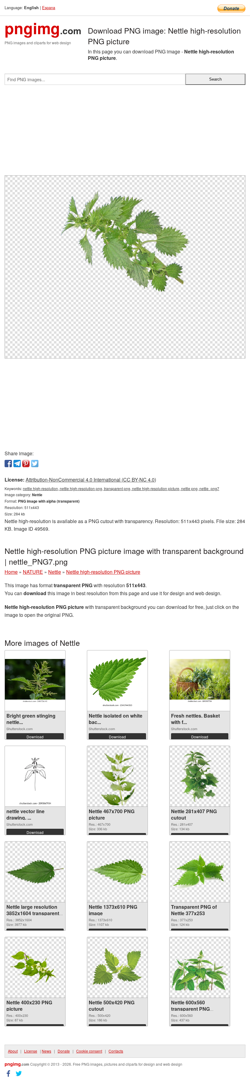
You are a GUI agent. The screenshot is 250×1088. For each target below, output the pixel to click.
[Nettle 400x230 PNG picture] (35, 967)
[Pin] (26, 463)
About (13, 1050)
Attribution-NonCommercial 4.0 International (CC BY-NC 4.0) (91, 479)
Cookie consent (89, 1050)
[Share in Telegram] (17, 463)
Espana (48, 7)
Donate (64, 1050)
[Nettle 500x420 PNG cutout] (117, 967)
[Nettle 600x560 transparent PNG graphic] (199, 967)
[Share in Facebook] (8, 463)
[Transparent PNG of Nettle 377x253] (199, 872)
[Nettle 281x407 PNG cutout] (200, 776)
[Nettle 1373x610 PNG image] (117, 872)
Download (35, 736)
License (30, 1050)
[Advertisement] (125, 132)
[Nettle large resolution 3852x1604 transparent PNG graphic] (35, 872)
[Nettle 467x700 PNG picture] (117, 776)
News (46, 1050)
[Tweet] (34, 463)
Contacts (116, 1050)
